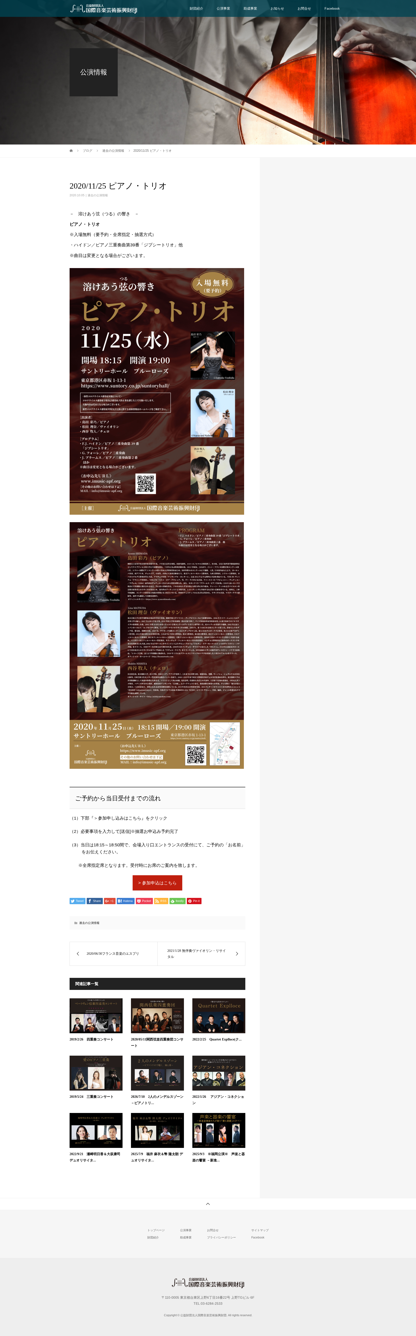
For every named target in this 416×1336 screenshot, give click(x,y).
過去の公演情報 (98, 195)
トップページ (156, 1230)
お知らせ (277, 8)
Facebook (332, 8)
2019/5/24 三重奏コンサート (92, 1097)
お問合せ (304, 8)
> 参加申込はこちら (157, 883)
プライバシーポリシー (221, 1237)
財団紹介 (196, 8)
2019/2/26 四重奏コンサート (92, 1039)
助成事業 (250, 8)
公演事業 (223, 8)
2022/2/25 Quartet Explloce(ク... (217, 1039)
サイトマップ (260, 1230)
